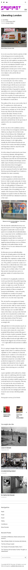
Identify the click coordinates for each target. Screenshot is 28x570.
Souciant (11, 8)
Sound (2, 517)
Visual (2, 514)
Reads (2, 511)
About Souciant (5, 527)
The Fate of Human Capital (7, 544)
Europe (8, 23)
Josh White (5, 19)
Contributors (4, 524)
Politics (12, 23)
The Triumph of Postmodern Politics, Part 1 (11, 546)
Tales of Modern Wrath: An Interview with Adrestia (13, 541)
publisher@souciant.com (17, 566)
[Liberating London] (14, 210)
